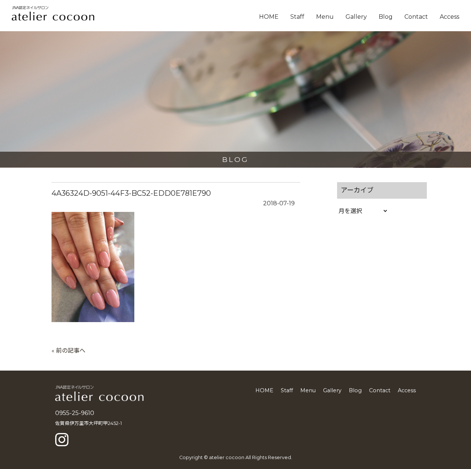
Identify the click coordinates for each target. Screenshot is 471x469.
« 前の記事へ (68, 350)
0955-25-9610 (74, 413)
